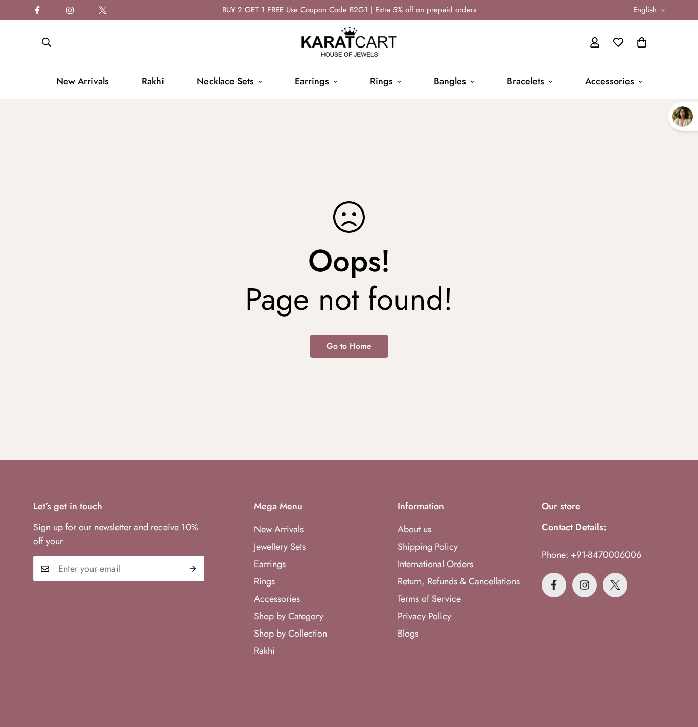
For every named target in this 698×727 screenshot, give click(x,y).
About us (414, 529)
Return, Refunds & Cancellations (459, 581)
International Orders (435, 564)
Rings (381, 81)
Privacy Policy (424, 616)
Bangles (450, 81)
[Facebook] (37, 10)
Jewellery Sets (280, 546)
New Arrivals (82, 81)
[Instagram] (70, 10)
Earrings (312, 81)
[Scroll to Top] (678, 671)
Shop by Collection (290, 633)
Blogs (408, 633)
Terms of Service (429, 598)
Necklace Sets (225, 81)
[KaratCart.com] (349, 42)
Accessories (609, 81)
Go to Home (349, 346)
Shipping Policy (428, 546)
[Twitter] (102, 10)
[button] (642, 42)
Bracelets (525, 81)
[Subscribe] (192, 568)
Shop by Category (288, 616)
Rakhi (153, 81)
